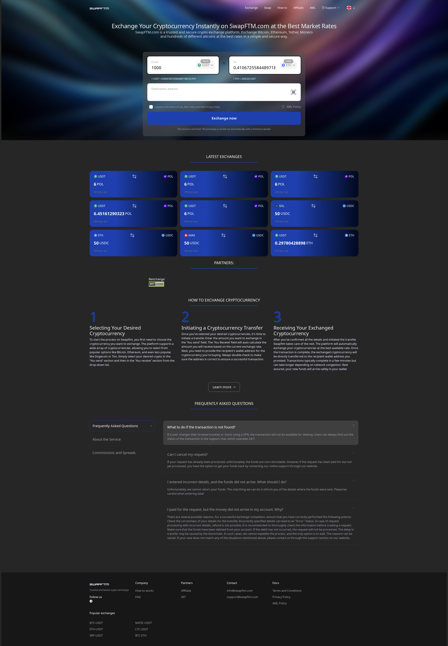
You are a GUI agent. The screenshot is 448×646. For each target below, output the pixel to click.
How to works (144, 591)
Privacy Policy (281, 597)
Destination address (164, 89)
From (154, 62)
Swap (267, 8)
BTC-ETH (140, 635)
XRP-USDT (96, 635)
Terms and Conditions (287, 591)
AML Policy (279, 603)
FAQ (138, 597)
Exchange (251, 8)
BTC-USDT (96, 623)
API (183, 597)
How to (282, 8)
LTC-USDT (141, 629)
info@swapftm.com (240, 591)
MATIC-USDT (143, 623)
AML (313, 8)
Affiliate (298, 8)
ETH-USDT (96, 629)
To (234, 62)
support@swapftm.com (242, 597)
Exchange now (224, 118)
